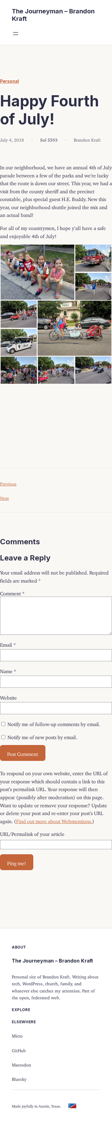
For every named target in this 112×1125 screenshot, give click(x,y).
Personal (9, 81)
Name (8, 670)
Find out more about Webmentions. (54, 820)
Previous (8, 483)
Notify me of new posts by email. (42, 736)
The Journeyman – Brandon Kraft (52, 961)
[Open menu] (15, 33)
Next (4, 497)
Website (8, 696)
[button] (37, 272)
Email (8, 643)
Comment (12, 592)
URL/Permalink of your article (32, 833)
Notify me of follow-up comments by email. (53, 723)
